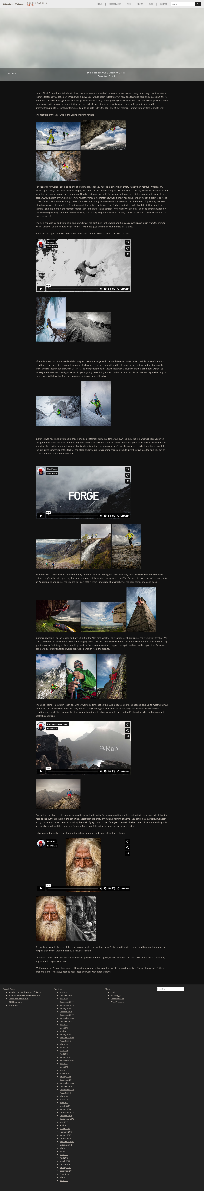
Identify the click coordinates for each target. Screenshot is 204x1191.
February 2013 (66, 1132)
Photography (115, 4)
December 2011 (66, 1170)
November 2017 (67, 1018)
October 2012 (66, 1145)
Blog (151, 4)
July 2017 (64, 1024)
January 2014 (65, 1109)
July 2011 (64, 1177)
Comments (117, 998)
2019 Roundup (15, 1002)
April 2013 (64, 1125)
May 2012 (64, 1154)
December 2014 (66, 1080)
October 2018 (66, 1011)
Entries (116, 995)
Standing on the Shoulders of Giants (25, 992)
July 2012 (64, 1148)
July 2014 (64, 1096)
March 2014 (65, 1106)
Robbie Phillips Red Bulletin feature (24, 995)
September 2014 (67, 1089)
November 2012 (67, 1141)
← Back (11, 73)
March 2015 (65, 1073)
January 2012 (65, 1167)
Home (100, 4)
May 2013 (64, 1122)
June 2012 (64, 1151)
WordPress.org (117, 1002)
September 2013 (67, 1119)
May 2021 (64, 992)
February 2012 (66, 1164)
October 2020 (66, 995)
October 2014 (66, 1086)
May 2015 (64, 1070)
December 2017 (66, 1015)
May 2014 (64, 1099)
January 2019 (65, 1008)
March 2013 (65, 1128)
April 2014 (64, 1102)
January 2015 (65, 1076)
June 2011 (64, 1180)
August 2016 (65, 1041)
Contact (163, 4)
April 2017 (64, 1031)
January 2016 (65, 1057)
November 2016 (67, 1037)
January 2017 (65, 1034)
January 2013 (65, 1135)
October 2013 (66, 1115)
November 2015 (67, 1060)
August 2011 (65, 1174)
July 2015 (64, 1063)
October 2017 (66, 1021)
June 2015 (64, 1067)
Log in (113, 992)
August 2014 (65, 1093)
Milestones (13, 1005)
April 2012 (64, 1158)
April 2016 (64, 1054)
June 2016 (64, 1047)
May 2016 (64, 1050)
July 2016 (64, 1044)
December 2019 (66, 1002)
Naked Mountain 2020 (18, 998)
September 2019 (67, 1005)
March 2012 (65, 1161)
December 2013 (66, 1112)
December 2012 (66, 1138)
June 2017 (64, 1028)
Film (129, 4)
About (140, 4)
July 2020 (64, 998)
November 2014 (67, 1083)
